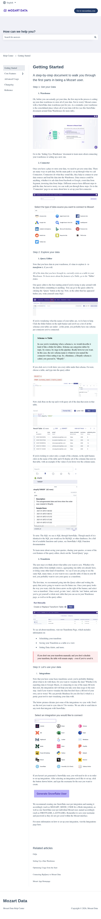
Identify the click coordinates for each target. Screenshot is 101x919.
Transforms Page (70, 629)
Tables (91, 276)
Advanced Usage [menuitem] (11, 79)
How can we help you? (19, 31)
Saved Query (77, 553)
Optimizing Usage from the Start (45, 867)
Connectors (38, 189)
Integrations (91, 821)
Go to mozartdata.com (86, 10)
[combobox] (48, 37)
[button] (23, 73)
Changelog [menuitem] (9, 84)
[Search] (95, 37)
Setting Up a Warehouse (52, 154)
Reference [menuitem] (8, 90)
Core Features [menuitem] (10, 73)
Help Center (8, 55)
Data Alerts (50, 647)
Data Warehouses (55, 110)
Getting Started (24, 55)
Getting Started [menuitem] (10, 68)
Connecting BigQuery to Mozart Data (47, 874)
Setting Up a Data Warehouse (44, 861)
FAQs (35, 854)
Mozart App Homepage (41, 881)
